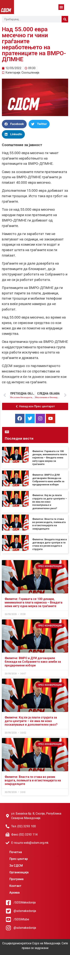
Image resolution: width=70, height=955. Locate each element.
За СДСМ (16, 865)
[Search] (65, 19)
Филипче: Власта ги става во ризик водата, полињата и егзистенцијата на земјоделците (33, 780)
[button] (61, 7)
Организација (19, 872)
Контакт (15, 886)
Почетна (15, 852)
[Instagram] (40, 418)
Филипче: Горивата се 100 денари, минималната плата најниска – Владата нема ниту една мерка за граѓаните (49, 458)
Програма (16, 879)
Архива (14, 892)
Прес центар (18, 859)
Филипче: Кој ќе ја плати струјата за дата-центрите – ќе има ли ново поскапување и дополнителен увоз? (49, 502)
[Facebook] (19, 418)
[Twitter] (30, 418)
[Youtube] (50, 418)
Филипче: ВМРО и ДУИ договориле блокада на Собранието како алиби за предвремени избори (33, 661)
